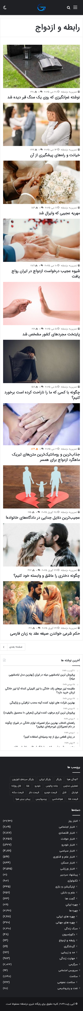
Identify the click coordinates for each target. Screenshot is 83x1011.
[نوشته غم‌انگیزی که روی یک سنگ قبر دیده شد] (41, 66)
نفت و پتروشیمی (68, 988)
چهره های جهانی (65, 923)
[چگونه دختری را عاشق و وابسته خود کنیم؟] (41, 545)
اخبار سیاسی (67, 851)
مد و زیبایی (68, 952)
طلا (27, 786)
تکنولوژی (73, 881)
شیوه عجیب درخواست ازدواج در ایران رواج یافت (46, 273)
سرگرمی (73, 964)
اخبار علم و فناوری (64, 857)
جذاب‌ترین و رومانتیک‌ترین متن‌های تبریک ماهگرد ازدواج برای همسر (46, 457)
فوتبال (75, 792)
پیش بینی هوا (23, 799)
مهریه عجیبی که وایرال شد (59, 213)
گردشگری (69, 946)
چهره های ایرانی (66, 917)
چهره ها (73, 910)
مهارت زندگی (67, 958)
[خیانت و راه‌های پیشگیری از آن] (41, 124)
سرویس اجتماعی (68, 970)
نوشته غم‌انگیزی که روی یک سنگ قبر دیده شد (43, 97)
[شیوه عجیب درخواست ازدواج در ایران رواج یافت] (41, 240)
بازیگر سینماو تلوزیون (23, 779)
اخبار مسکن (68, 863)
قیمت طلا (73, 799)
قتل (64, 792)
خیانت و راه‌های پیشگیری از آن (55, 155)
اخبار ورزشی (67, 869)
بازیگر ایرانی (45, 779)
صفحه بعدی (15, 647)
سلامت (73, 976)
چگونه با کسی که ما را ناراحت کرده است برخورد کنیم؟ (42, 395)
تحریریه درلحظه (69, 92)
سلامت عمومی (66, 982)
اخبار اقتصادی (67, 833)
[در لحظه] (41, 7)
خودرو (38, 786)
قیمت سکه (18, 792)
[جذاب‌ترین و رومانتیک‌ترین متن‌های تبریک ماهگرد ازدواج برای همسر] (41, 424)
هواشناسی (57, 799)
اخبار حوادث (68, 839)
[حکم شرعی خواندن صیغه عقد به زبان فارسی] (41, 603)
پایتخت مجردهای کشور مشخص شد (51, 334)
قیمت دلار (34, 792)
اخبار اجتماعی (67, 827)
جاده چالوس (52, 786)
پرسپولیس (41, 799)
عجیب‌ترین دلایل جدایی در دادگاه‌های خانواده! (43, 518)
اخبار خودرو (68, 845)
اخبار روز (73, 821)
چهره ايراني (72, 904)
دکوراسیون (68, 935)
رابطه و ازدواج (67, 940)
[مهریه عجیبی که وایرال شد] (41, 182)
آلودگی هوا (72, 779)
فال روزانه (16, 786)
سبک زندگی (71, 928)
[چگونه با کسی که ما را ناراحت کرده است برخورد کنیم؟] (41, 361)
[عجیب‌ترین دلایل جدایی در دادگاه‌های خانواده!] (41, 487)
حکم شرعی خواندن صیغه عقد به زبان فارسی (45, 634)
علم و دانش (68, 893)
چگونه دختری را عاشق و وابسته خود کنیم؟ (47, 576)
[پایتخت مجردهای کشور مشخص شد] (41, 303)
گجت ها (70, 899)
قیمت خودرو (50, 792)
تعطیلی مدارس (70, 786)
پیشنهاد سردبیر (69, 875)
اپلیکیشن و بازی (65, 887)
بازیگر (59, 779)
